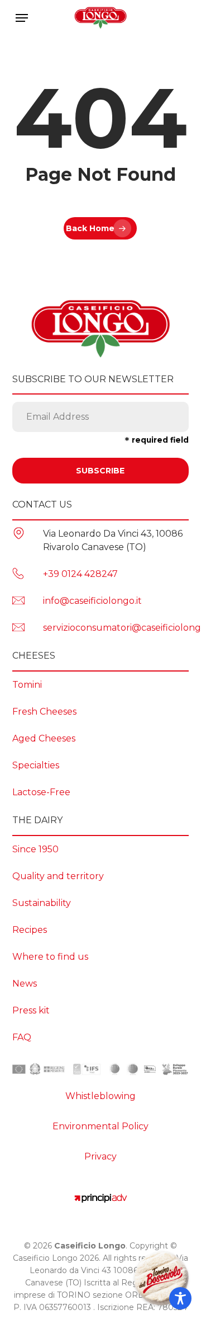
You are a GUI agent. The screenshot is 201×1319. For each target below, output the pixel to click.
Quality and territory (58, 876)
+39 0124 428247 (80, 574)
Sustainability (41, 903)
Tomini (27, 684)
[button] (22, 18)
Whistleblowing (100, 1096)
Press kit (31, 1010)
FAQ (21, 1037)
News (24, 983)
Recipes (29, 929)
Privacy (100, 1156)
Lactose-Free (41, 792)
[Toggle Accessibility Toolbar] (180, 1298)
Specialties (35, 765)
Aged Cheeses (43, 738)
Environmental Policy (100, 1126)
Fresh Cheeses (44, 711)
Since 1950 (35, 849)
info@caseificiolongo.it (92, 600)
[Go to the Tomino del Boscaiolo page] (161, 1279)
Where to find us (50, 956)
